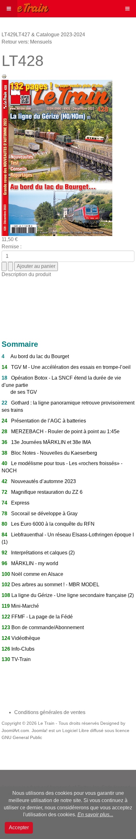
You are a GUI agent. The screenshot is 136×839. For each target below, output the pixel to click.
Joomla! (39, 730)
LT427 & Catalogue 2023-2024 (50, 34)
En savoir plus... (95, 814)
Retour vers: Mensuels (27, 41)
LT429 (9, 34)
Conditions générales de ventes (49, 712)
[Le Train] (24, 6)
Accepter (19, 827)
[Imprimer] (4, 76)
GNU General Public (22, 737)
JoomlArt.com (15, 730)
